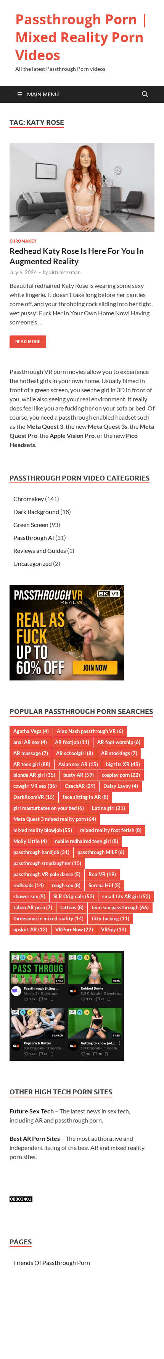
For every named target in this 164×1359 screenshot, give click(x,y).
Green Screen (30, 524)
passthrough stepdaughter (47, 863)
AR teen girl (31, 764)
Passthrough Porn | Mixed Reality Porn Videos (81, 37)
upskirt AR (30, 929)
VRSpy (113, 929)
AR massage (30, 753)
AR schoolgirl (74, 753)
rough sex (66, 885)
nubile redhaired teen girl (86, 841)
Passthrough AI (33, 537)
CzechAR (80, 786)
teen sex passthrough (120, 907)
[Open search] (145, 94)
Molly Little (30, 841)
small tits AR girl (126, 896)
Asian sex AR (78, 764)
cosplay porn (121, 775)
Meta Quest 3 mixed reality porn (54, 819)
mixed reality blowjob (42, 830)
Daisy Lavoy (120, 786)
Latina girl (108, 808)
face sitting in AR (85, 797)
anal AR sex (30, 742)
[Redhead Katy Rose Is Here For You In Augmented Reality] (82, 187)
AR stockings (119, 753)
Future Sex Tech (32, 1111)
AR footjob (72, 742)
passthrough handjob (41, 852)
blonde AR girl (34, 775)
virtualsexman (64, 272)
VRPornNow (74, 929)
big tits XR (123, 764)
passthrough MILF (100, 852)
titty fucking (110, 918)
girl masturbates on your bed (48, 808)
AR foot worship (118, 742)
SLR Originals (73, 896)
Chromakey (23, 241)
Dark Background (36, 511)
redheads (28, 885)
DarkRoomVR (34, 797)
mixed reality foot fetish (110, 830)
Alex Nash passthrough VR (90, 731)
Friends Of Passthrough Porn (51, 1262)
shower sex (29, 896)
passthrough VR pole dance (46, 874)
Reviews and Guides (39, 550)
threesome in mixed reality (48, 918)
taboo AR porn (32, 907)
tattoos (72, 907)
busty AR (78, 775)
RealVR (102, 874)
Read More (25, 339)
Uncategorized (32, 563)
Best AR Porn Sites (35, 1138)
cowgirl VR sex (35, 786)
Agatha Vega (31, 731)
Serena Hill (104, 885)
